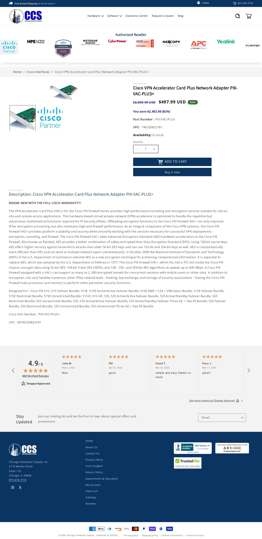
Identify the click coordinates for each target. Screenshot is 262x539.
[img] (35, 370)
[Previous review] (13, 370)
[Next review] (249, 370)
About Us (91, 447)
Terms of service (195, 535)
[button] (95, 16)
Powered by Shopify (107, 535)
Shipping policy (150, 535)
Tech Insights (94, 465)
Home (89, 441)
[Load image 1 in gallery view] (22, 118)
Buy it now (172, 172)
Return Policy (94, 472)
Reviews (91, 503)
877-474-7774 (17, 479)
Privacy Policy (94, 459)
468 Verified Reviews (35, 375)
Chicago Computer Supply (80, 535)
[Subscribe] (242, 417)
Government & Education (102, 478)
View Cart (92, 491)
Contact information (172, 535)
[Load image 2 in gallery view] (50, 118)
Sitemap (91, 497)
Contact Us (92, 453)
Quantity (138, 142)
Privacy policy (131, 535)
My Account (93, 484)
